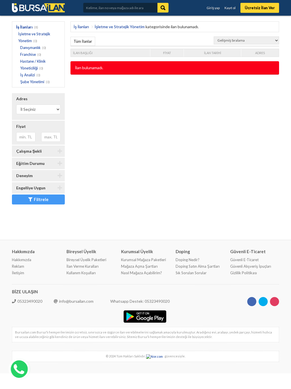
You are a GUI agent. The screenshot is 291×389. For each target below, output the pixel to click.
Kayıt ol (230, 8)
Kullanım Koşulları (81, 273)
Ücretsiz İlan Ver (260, 7)
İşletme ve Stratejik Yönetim (120, 26)
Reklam (18, 266)
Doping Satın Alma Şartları (198, 266)
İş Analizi (27, 75)
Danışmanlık (30, 47)
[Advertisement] (173, 93)
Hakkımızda (21, 259)
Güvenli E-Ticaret (244, 259)
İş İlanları (24, 27)
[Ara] (163, 8)
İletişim (18, 273)
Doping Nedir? (187, 259)
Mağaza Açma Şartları (139, 266)
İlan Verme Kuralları (82, 266)
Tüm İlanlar (83, 41)
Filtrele (41, 199)
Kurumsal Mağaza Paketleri (143, 259)
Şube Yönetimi (32, 81)
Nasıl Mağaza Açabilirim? (141, 273)
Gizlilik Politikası (243, 273)
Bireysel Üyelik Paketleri (86, 259)
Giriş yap (213, 8)
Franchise (28, 54)
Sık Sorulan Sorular (191, 273)
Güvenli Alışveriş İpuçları (250, 266)
